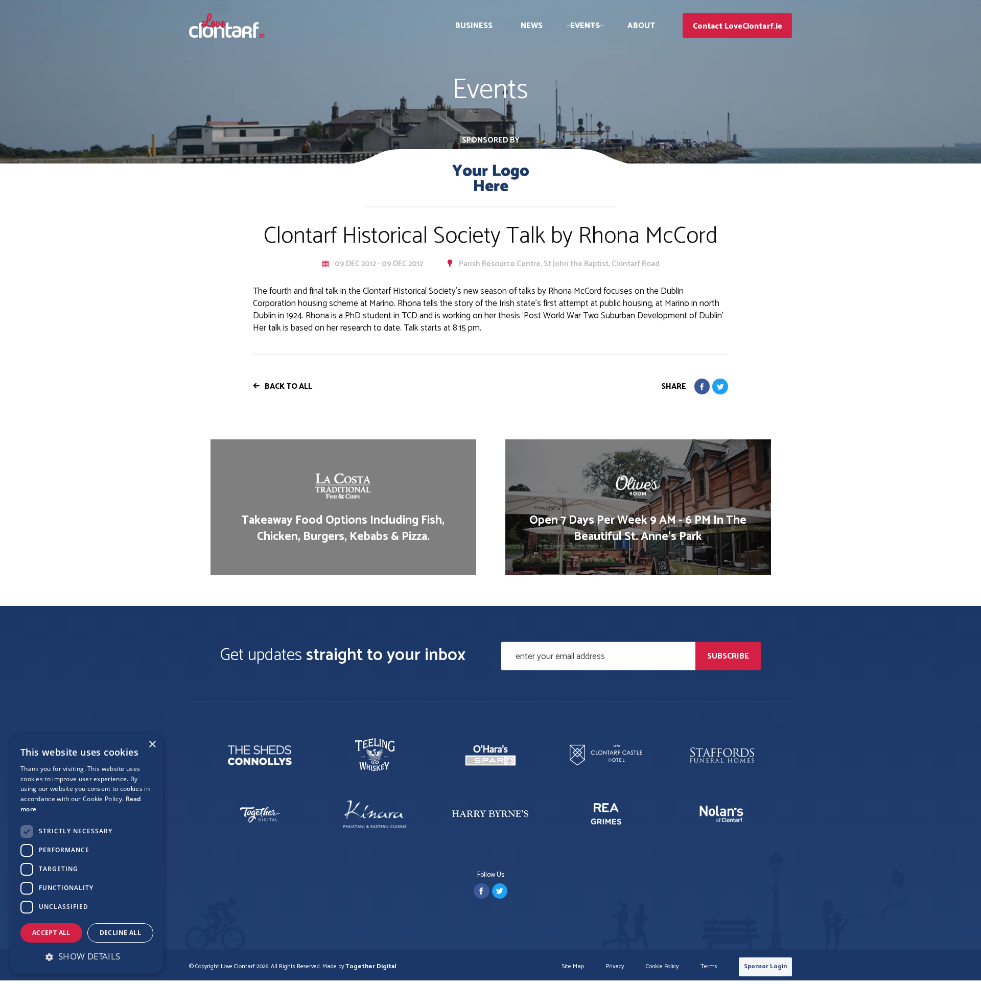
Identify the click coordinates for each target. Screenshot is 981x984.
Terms (708, 967)
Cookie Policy (662, 967)
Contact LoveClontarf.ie (737, 26)
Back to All (288, 386)
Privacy (615, 967)
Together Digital (370, 966)
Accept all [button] (51, 932)
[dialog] (87, 854)
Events (585, 25)
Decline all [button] (120, 932)
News (532, 25)
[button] (86, 956)
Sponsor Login (765, 966)
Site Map (573, 967)
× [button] (152, 744)
